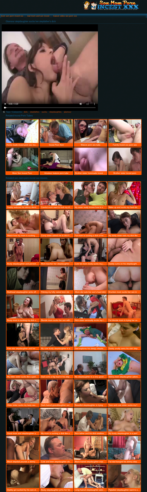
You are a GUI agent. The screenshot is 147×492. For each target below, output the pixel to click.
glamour (67, 112)
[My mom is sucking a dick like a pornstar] (56, 419)
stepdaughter (55, 112)
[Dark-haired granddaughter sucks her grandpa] (56, 391)
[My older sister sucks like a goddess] (22, 363)
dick (25, 112)
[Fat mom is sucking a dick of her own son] (90, 222)
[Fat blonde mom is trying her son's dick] (124, 306)
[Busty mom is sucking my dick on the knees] (22, 306)
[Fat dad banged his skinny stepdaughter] (124, 448)
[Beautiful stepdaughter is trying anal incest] (90, 391)
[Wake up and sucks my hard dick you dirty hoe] (124, 193)
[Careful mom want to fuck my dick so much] (56, 193)
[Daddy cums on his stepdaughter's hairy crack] (124, 250)
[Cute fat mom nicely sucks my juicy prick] (90, 250)
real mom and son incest (38, 16)
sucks (44, 112)
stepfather (34, 112)
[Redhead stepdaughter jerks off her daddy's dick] (22, 278)
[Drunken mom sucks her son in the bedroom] (124, 278)
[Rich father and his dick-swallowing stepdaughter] (90, 419)
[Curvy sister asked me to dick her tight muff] (56, 222)
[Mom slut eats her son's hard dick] (90, 278)
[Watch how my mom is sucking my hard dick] (22, 222)
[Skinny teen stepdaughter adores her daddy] (124, 363)
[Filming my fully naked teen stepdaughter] (56, 278)
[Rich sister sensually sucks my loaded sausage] (90, 306)
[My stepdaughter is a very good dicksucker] (90, 363)
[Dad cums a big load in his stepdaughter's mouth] (56, 363)
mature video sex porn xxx (65, 16)
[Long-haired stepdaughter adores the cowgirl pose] (90, 476)
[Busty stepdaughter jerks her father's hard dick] (56, 476)
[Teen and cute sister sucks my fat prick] (124, 391)
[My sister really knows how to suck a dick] (90, 193)
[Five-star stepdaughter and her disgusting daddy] (22, 335)
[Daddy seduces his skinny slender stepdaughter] (22, 193)
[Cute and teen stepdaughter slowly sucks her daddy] (56, 448)
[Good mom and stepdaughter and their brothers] (22, 419)
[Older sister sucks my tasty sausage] (22, 391)
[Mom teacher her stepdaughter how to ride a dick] (56, 250)
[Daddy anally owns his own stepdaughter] (124, 335)
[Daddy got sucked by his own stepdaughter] (22, 476)
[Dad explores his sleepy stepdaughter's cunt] (90, 335)
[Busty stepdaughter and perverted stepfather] (22, 250)
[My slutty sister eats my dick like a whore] (124, 222)
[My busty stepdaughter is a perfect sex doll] (124, 419)
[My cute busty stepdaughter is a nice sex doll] (56, 335)
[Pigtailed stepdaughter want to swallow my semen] (124, 476)
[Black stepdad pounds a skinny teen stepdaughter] (22, 448)
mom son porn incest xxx (12, 16)
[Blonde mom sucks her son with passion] (56, 306)
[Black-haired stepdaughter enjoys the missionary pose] (90, 448)
